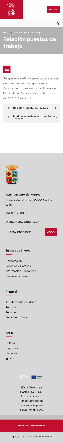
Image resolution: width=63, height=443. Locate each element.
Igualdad (11, 358)
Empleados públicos (18, 276)
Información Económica (21, 271)
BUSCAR (51, 231)
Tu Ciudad (12, 307)
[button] (6, 69)
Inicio (5, 32)
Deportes (12, 348)
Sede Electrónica (16, 317)
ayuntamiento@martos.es (22, 221)
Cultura (10, 343)
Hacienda (11, 353)
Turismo (11, 312)
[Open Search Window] (58, 23)
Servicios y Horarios (18, 266)
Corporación (14, 261)
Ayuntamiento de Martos (21, 302)
